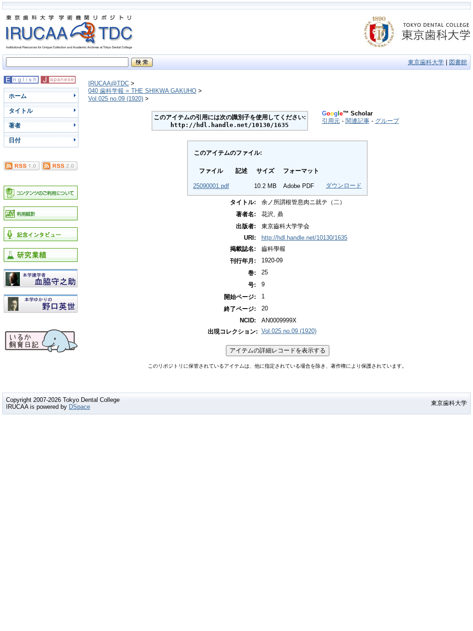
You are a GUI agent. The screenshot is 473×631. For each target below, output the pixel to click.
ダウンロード (344, 185)
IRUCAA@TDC (108, 83)
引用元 (331, 120)
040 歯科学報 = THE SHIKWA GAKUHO (142, 90)
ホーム (18, 95)
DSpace (79, 406)
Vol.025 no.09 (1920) (115, 98)
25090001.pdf (211, 185)
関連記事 (358, 120)
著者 (15, 125)
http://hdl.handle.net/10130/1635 (304, 237)
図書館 (458, 62)
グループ (387, 120)
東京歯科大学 (426, 62)
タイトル (21, 110)
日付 (15, 140)
